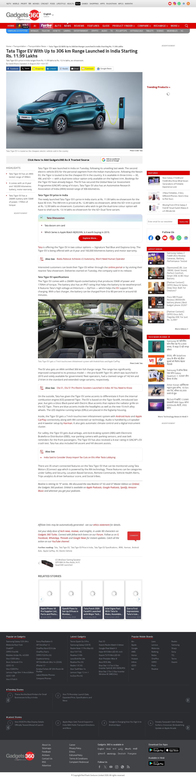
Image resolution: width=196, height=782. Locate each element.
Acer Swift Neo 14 (78, 669)
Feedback (46, 752)
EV (117, 288)
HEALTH (70, 4)
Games (85, 4)
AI (35, 26)
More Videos (181, 328)
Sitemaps (46, 748)
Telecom (46, 31)
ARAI (121, 548)
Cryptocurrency (42, 659)
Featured (153, 173)
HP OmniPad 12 (43, 645)
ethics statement (101, 524)
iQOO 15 (10, 666)
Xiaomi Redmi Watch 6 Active (111, 645)
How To (56, 31)
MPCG (120, 4)
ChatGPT (9, 648)
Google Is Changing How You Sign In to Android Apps (125, 723)
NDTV (8, 4)
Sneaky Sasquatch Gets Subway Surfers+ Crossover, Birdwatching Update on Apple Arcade (169, 725)
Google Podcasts (111, 487)
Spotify (123, 487)
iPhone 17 (40, 666)
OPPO (154, 662)
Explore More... (90, 238)
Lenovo (155, 645)
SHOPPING (94, 4)
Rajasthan (111, 4)
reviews (74, 531)
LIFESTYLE (61, 4)
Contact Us (47, 759)
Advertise (46, 766)
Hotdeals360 (136, 31)
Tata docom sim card (55, 225)
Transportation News (37, 46)
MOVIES (36, 4)
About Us (46, 745)
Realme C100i (76, 655)
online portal (115, 267)
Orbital (135, 484)
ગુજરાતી (101, 754)
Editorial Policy (75, 755)
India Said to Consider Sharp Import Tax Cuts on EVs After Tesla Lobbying (79, 457)
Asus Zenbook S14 (14, 662)
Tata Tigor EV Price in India (82, 548)
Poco (154, 666)
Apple (133, 645)
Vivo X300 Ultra (12, 659)
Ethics (72, 752)
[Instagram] (171, 237)
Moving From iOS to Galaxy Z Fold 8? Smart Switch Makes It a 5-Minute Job (175, 208)
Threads (64, 538)
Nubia (154, 655)
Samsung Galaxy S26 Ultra (17, 642)
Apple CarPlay (49, 551)
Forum (99, 534)
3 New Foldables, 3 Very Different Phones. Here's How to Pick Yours (175, 196)
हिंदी (30, 4)
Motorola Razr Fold (14, 645)
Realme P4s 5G (77, 662)
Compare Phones (43, 679)
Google (134, 648)
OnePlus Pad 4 (42, 652)
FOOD (52, 4)
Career (72, 745)
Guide (106, 26)
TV (111, 31)
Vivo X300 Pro (12, 669)
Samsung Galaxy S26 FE (80, 645)
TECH (77, 4)
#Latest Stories (14, 717)
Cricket (44, 4)
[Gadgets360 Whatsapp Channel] (178, 237)
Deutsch (122, 754)
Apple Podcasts (94, 487)
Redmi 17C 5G (76, 666)
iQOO (133, 666)
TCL (172, 655)
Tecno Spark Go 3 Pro (79, 642)
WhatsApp (54, 538)
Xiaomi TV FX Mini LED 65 (109, 655)
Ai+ (132, 642)
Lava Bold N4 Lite (77, 659)
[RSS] (188, 3)
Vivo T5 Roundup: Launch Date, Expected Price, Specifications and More (77, 697)
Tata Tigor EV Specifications (105, 548)
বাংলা (114, 749)
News (67, 26)
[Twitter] (157, 237)
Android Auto (123, 416)
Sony (173, 652)
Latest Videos (155, 249)
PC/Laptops (121, 31)
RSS (44, 762)
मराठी (135, 749)
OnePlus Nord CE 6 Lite (46, 648)
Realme (155, 669)
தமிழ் (120, 749)
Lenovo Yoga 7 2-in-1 (79, 673)
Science (160, 31)
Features (93, 26)
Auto (58, 26)
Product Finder (122, 26)
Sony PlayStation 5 (44, 642)
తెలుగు (128, 749)
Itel (132, 669)
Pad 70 (102, 642)
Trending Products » (158, 87)
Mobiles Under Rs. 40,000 (17, 655)
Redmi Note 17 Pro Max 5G (81, 648)
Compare (143, 26)
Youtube (111, 766)
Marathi (129, 4)
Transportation (19, 46)
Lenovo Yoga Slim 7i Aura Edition (20, 673)
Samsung (175, 645)
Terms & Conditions (78, 759)
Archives (46, 755)
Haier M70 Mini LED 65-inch (111, 652)
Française (132, 754)
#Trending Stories (15, 690)
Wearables (172, 31)
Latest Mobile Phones (45, 675)
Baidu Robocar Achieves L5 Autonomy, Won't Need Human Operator (91, 258)
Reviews (79, 26)
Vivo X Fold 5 (11, 679)
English (101, 749)
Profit (24, 4)
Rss (128, 766)
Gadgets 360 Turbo (47, 534)
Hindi (108, 749)
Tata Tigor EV (64, 548)
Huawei (134, 659)
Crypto (94, 31)
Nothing (155, 652)
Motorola (155, 648)
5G (182, 31)
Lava (153, 642)
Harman (67, 423)
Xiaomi (174, 662)
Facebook (43, 538)
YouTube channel (60, 541)
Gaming (67, 31)
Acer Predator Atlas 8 (108, 659)
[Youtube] (164, 237)
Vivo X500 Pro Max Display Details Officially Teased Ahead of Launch (29, 723)
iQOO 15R (10, 676)
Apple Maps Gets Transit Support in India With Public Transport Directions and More (79, 725)
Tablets (149, 31)
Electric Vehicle (65, 551)
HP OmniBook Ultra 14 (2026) (49, 662)
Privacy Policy (75, 748)
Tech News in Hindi (158, 336)
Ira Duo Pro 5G (76, 676)
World (16, 4)
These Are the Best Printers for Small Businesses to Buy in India (31, 696)
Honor (134, 655)
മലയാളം (111, 754)
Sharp (174, 648)
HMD (133, 652)
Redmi (174, 642)
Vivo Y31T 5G (76, 652)
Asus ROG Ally (105, 662)
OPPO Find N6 (12, 652)
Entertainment (81, 31)
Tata (40, 247)
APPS (102, 4)
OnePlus (155, 659)
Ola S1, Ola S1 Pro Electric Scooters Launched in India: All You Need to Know (94, 387)
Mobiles (34, 31)
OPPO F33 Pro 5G (44, 655)
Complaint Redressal (79, 762)
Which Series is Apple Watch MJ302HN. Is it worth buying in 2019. (77, 232)
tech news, (65, 531)
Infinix (133, 662)
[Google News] (186, 237)
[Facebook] (150, 237)
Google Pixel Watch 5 (108, 648)
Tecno (174, 659)
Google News (79, 538)
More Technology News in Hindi (172, 416)
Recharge (160, 26)
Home (11, 26)
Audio (104, 31)
